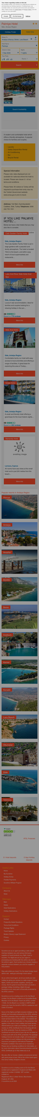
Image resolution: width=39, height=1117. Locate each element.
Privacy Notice (28, 9)
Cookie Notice (18, 9)
